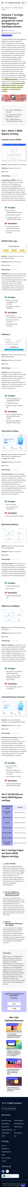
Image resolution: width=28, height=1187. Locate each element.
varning (4, 1161)
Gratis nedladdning (9, 1108)
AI (14, 1130)
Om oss (4, 1145)
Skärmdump (5, 1127)
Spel (15, 1136)
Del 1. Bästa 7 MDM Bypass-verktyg (14, 111)
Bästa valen (9, 7)
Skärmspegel (18, 1133)
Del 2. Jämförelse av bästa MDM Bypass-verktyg (13, 115)
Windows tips (11, 1041)
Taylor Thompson (9, 30)
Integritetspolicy (6, 1152)
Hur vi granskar (6, 1158)
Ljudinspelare (5, 1133)
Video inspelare (18, 1120)
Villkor (3, 1155)
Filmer (3, 1136)
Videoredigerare (19, 1123)
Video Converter (11, 1060)
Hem (3, 7)
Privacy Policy (17, 1185)
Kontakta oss (5, 1149)
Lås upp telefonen (7, 35)
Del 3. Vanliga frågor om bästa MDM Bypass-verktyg (14, 120)
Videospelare (5, 1123)
